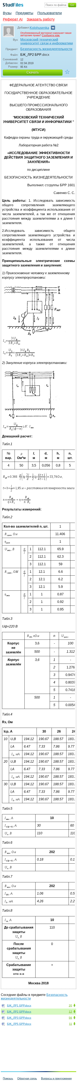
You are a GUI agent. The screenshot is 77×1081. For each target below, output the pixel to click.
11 (70, 1023)
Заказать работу (41, 19)
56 (70, 1017)
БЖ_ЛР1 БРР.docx (19, 1005)
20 (70, 1005)
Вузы (7, 13)
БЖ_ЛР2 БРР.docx (19, 1011)
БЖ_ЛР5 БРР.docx (19, 1023)
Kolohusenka (39, 28)
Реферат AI (13, 19)
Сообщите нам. (51, 35)
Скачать (32, 72)
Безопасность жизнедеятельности (46, 49)
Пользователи (49, 13)
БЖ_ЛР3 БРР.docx (19, 1017)
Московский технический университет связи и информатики (46, 41)
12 (70, 1011)
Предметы (24, 13)
